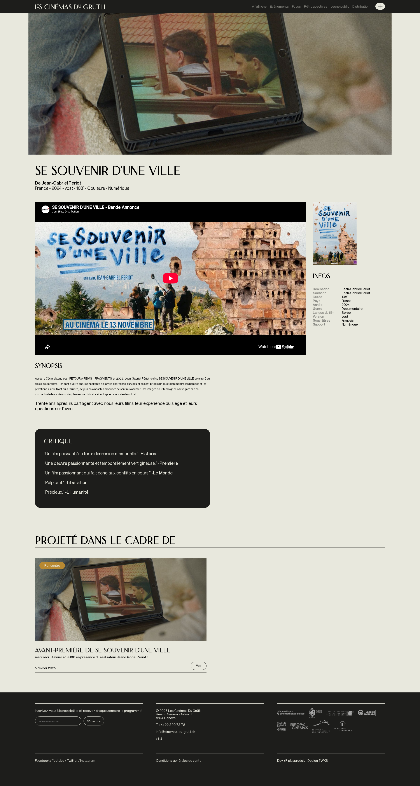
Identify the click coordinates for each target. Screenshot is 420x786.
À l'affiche (259, 6)
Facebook (42, 760)
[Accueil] (70, 6)
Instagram (87, 760)
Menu (380, 6)
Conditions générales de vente (178, 760)
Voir (198, 665)
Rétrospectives (315, 6)
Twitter (72, 760)
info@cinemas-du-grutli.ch (175, 732)
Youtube (58, 760)
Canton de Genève (315, 713)
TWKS (323, 760)
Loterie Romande (367, 713)
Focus (296, 6)
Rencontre (52, 565)
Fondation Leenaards (343, 726)
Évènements (279, 6)
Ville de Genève (340, 713)
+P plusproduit (294, 760)
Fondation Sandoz (321, 726)
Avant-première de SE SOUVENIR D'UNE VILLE (102, 651)
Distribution (360, 6)
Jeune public (340, 6)
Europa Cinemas (299, 726)
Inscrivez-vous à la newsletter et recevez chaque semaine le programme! (88, 711)
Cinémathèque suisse (290, 713)
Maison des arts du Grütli (281, 726)
